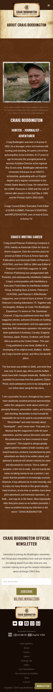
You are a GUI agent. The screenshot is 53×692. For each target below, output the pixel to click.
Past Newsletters (26, 669)
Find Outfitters (26, 643)
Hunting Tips (26, 660)
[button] (49, 5)
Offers (26, 665)
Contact (26, 682)
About (26, 648)
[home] (26, 10)
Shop (26, 677)
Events (26, 652)
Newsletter (43, 685)
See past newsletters (26, 598)
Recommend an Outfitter (26, 673)
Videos (26, 656)
